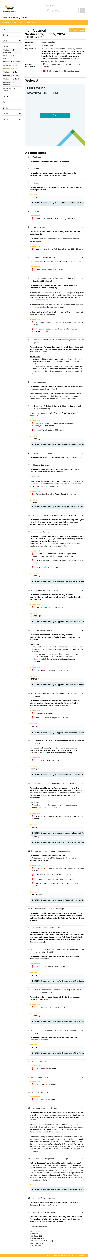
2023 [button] (5, 96)
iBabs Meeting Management (60, 1255)
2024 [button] (5, 47)
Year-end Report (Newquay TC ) (51, 718)
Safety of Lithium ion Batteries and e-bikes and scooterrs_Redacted (53, 424)
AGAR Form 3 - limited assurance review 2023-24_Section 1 (57, 817)
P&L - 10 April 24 (45, 1084)
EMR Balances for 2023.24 (49, 607)
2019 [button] (5, 119)
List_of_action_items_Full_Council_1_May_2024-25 (59, 249)
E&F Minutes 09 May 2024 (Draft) (51, 1007)
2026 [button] (5, 35)
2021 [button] (5, 108)
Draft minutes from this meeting (63, 71)
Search (48, 6)
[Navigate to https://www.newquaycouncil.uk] (9, 9)
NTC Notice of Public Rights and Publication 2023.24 (55, 884)
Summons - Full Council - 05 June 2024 (62, 65)
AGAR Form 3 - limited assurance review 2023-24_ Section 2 (58, 869)
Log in (80, 1255)
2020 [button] (5, 114)
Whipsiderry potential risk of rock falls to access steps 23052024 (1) (55, 330)
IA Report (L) (44, 713)
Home (14, 22)
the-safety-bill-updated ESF (49, 430)
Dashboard (7, 17)
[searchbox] (62, 10)
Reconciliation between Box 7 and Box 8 (54, 879)
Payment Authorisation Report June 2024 (55, 494)
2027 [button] (5, 29)
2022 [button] (5, 102)
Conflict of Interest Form (48, 760)
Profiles (25, 17)
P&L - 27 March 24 (45, 1069)
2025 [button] (5, 41)
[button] (82, 10)
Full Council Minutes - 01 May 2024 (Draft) (55, 219)
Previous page (78, 30)
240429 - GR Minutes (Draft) (50, 967)
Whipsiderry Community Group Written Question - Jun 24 (58, 323)
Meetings (17, 17)
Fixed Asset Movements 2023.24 (51, 670)
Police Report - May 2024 (49, 270)
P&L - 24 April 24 (45, 1100)
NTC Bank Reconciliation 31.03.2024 (53, 875)
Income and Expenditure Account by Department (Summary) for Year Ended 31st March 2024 (54, 555)
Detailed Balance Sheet (47, 567)
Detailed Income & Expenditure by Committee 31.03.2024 (58, 561)
